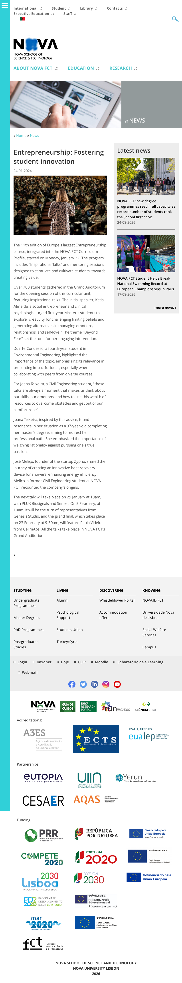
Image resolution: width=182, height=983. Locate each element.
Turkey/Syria (67, 641)
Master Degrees (27, 617)
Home (21, 135)
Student (59, 8)
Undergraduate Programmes (27, 603)
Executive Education (31, 13)
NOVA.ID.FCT (153, 600)
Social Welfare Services (154, 632)
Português (22, 18)
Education (81, 68)
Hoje (65, 661)
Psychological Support (68, 615)
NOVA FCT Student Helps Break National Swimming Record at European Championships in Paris (145, 283)
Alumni (62, 600)
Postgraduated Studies (26, 644)
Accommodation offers (113, 615)
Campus (149, 647)
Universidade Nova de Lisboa (158, 615)
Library (86, 8)
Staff (67, 13)
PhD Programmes (29, 629)
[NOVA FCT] (36, 47)
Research (120, 68)
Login (22, 661)
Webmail (30, 672)
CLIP (82, 661)
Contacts (115, 8)
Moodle (101, 661)
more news (164, 307)
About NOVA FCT (33, 68)
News (34, 135)
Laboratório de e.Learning (140, 661)
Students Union (70, 629)
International (26, 8)
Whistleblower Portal (117, 600)
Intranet (44, 661)
